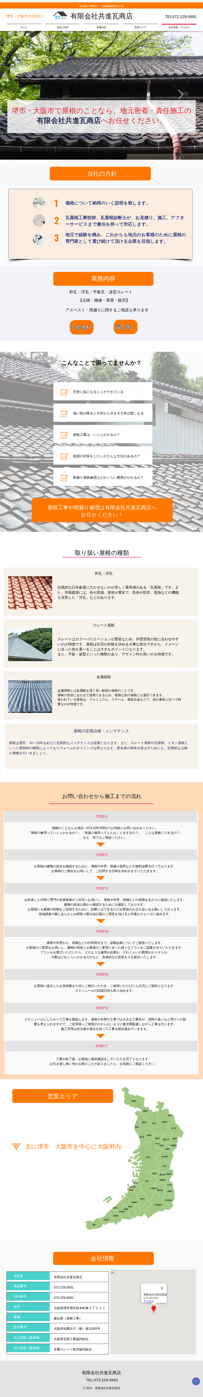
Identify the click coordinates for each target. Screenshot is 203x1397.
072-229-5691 (97, 828)
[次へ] (180, 95)
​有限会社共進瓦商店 (101, 16)
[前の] (22, 95)
